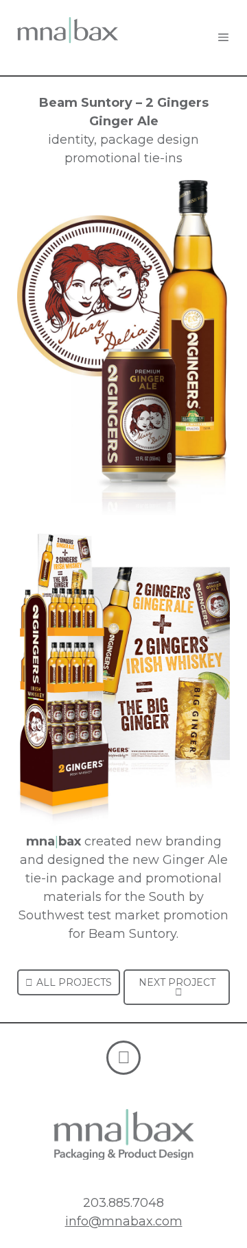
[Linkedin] (123, 1058)
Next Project (177, 982)
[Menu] (223, 37)
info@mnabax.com (124, 1221)
